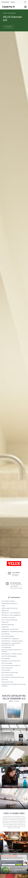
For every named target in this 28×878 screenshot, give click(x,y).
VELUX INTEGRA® (5, 670)
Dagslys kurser (5, 627)
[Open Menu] (25, 7)
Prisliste (3, 605)
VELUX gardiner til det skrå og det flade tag (12, 677)
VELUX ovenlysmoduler (7, 675)
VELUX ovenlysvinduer (7, 668)
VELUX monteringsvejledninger (9, 620)
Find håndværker (5, 2)
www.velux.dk (19, 588)
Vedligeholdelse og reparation (9, 603)
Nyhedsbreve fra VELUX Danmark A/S (10, 661)
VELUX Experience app (7, 682)
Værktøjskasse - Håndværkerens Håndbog (12, 631)
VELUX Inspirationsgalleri (7, 636)
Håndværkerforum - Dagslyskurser (10, 638)
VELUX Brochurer (5, 634)
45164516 (15, 586)
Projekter (13, 2)
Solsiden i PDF (4, 622)
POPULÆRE (16, 701)
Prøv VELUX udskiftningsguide (9, 656)
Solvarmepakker (5, 658)
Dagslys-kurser (5, 610)
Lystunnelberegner (6, 647)
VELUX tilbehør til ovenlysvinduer (9, 672)
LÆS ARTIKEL (14, 715)
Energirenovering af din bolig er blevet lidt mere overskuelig (13, 685)
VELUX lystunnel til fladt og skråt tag (10, 665)
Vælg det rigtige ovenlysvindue (9, 608)
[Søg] (25, 2)
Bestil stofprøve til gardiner (8, 601)
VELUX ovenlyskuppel (6, 663)
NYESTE (11, 701)
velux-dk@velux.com (17, 584)
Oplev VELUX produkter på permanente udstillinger (11, 650)
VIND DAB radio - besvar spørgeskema (11, 612)
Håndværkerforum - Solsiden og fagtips (11, 653)
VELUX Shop (4, 679)
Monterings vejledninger (7, 624)
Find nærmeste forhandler (8, 617)
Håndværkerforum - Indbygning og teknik (12, 641)
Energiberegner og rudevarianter (10, 629)
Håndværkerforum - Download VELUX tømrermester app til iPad (11, 644)
